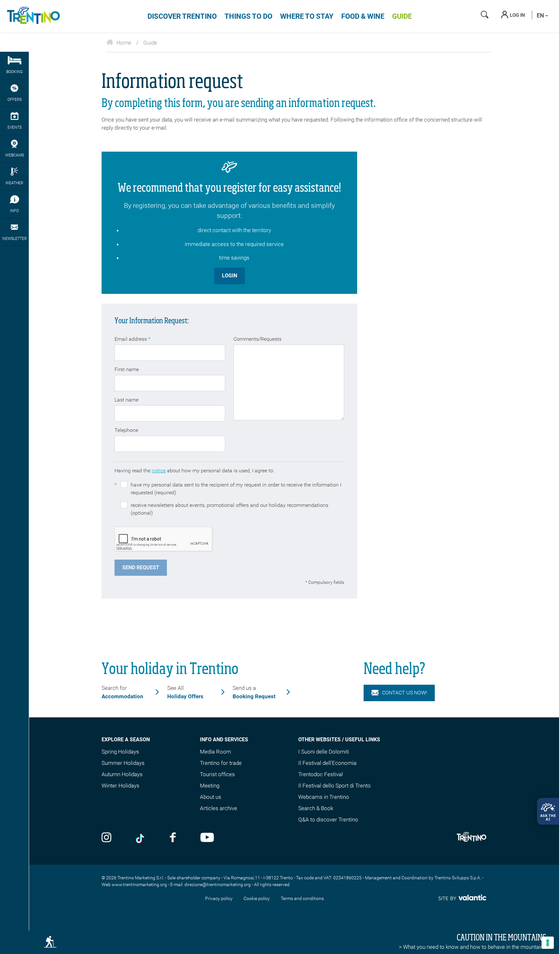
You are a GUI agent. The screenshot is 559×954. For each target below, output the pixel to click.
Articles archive (218, 808)
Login (229, 276)
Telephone (126, 430)
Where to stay (307, 16)
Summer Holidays (123, 763)
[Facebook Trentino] (173, 838)
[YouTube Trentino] (207, 838)
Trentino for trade (221, 763)
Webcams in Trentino (323, 797)
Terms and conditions (302, 898)
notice (159, 470)
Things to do (248, 16)
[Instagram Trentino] (106, 838)
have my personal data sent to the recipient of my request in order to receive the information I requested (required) (228, 489)
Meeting (209, 785)
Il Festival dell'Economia (327, 763)
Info (14, 211)
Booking (14, 72)
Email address (132, 339)
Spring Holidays (120, 751)
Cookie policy (257, 898)
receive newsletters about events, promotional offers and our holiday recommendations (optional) (229, 509)
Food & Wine (362, 16)
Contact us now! (404, 693)
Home (123, 42)
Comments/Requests (257, 339)
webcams (14, 155)
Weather (14, 183)
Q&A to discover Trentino (328, 819)
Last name (126, 400)
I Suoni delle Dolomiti (323, 751)
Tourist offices (217, 774)
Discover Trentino (182, 16)
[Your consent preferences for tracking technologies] (548, 943)
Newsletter (14, 238)
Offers (14, 99)
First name (127, 369)
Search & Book (315, 808)
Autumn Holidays (122, 774)
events (14, 127)
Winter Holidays (120, 785)
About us (210, 797)
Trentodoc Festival (320, 774)
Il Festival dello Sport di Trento (334, 785)
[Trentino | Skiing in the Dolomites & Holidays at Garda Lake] (32, 16)
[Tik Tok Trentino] (141, 838)
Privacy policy (219, 898)
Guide (402, 16)
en (541, 15)
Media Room (215, 751)
